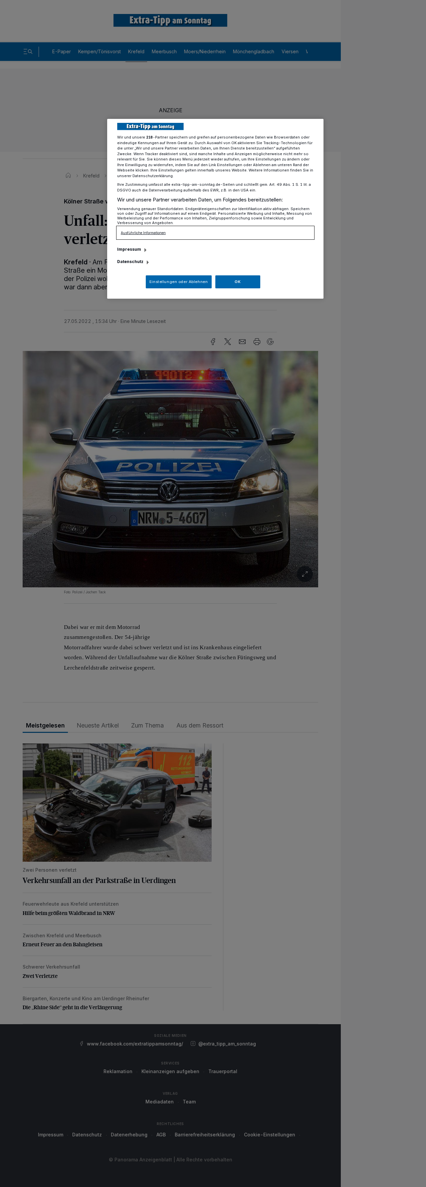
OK (238, 281)
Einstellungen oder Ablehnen (178, 281)
